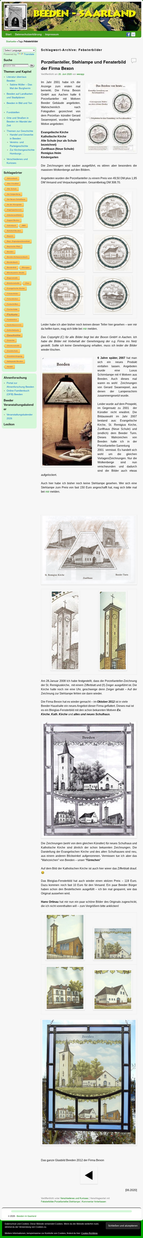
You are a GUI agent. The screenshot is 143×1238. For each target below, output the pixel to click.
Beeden (10, 252)
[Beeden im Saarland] (71, 16)
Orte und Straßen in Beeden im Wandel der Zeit (19, 121)
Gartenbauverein (14, 325)
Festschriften (12, 304)
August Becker (13, 220)
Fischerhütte (12, 309)
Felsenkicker (12, 299)
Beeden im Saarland (26, 1215)
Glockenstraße (13, 346)
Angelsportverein (14, 210)
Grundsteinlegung (14, 356)
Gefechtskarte (13, 330)
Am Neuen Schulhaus (16, 199)
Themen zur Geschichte (20, 131)
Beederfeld (11, 267)
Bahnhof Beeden (14, 231)
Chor (27, 283)
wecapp (80, 74)
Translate (29, 54)
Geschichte (14, 335)
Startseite (11, 41)
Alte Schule (12, 189)
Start (9, 34)
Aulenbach (11, 225)
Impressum (52, 34)
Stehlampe (74, 1201)
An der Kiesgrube (14, 205)
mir (85, 328)
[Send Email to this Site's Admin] (133, 34)
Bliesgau (25, 267)
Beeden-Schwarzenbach (17, 257)
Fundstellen (13, 112)
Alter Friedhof (12, 184)
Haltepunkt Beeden (15, 361)
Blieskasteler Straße (15, 273)
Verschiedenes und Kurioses (74, 1198)
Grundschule (12, 351)
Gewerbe (11, 340)
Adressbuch (12, 178)
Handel (10, 367)
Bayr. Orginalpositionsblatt (18, 241)
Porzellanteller (61, 1201)
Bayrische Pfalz (13, 246)
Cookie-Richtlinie (89, 1233)
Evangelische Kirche (16, 288)
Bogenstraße (12, 278)
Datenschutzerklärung (28, 34)
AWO (24, 225)
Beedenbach (12, 262)
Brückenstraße (13, 283)
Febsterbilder (12, 294)
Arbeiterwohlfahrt (14, 215)
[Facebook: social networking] (128, 34)
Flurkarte (12, 314)
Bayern (10, 236)
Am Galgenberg (13, 194)
